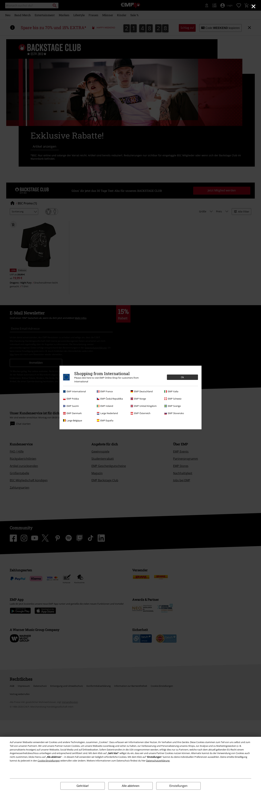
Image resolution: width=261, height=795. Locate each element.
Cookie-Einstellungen (49, 760)
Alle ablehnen (130, 785)
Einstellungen (178, 786)
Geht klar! (83, 785)
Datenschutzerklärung (158, 760)
